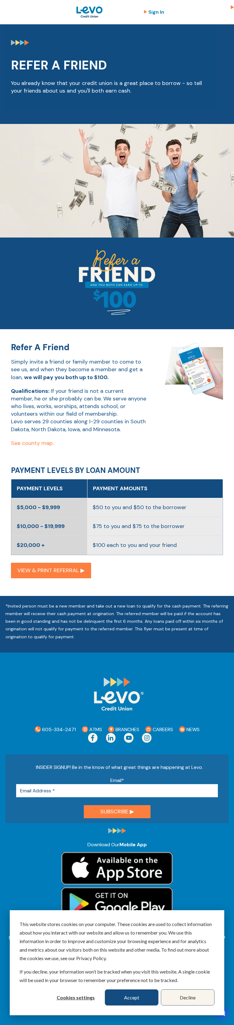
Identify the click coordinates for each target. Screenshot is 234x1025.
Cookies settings (76, 997)
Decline (188, 997)
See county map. (32, 443)
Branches (126, 729)
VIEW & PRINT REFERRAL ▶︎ (51, 570)
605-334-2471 (58, 729)
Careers (162, 729)
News (192, 729)
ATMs (95, 729)
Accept (131, 997)
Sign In (156, 12)
